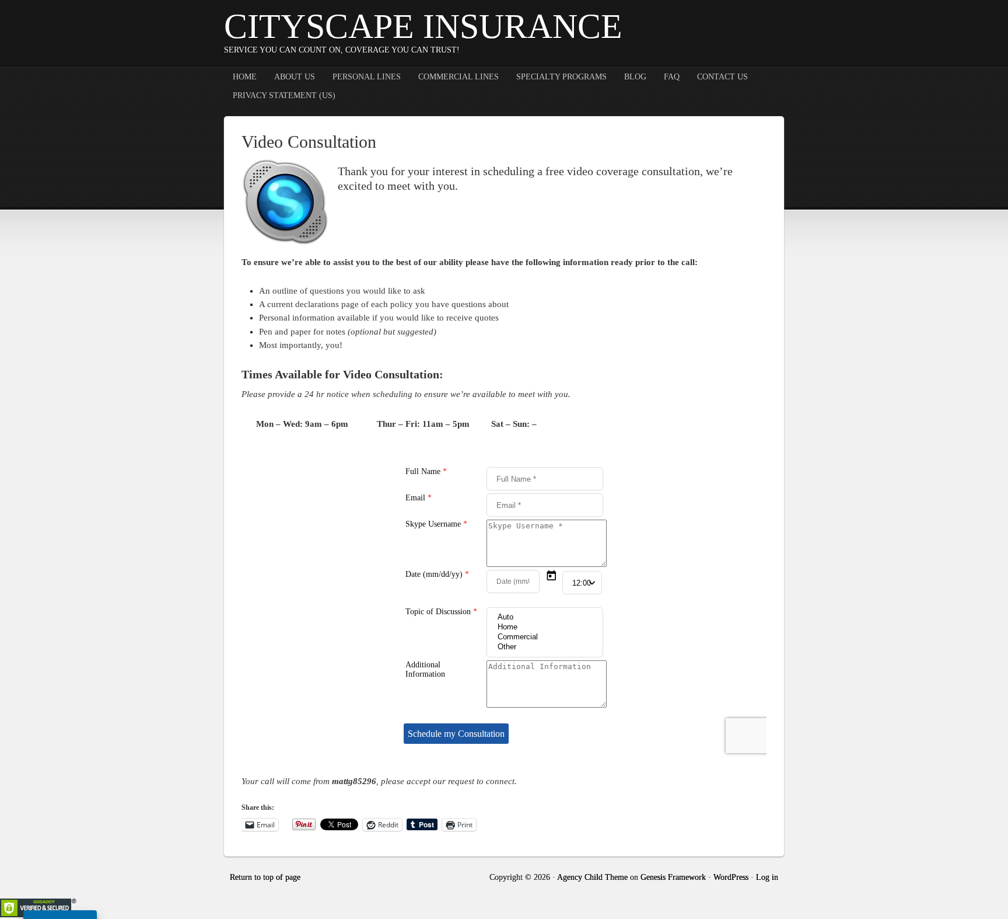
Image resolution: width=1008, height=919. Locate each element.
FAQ (672, 76)
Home (245, 76)
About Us (294, 76)
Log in (767, 877)
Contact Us (722, 76)
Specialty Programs (561, 76)
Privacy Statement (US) (284, 95)
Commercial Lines (458, 76)
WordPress (730, 877)
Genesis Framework (673, 877)
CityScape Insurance (423, 26)
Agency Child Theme (592, 877)
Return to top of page (265, 877)
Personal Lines (366, 76)
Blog (635, 76)
